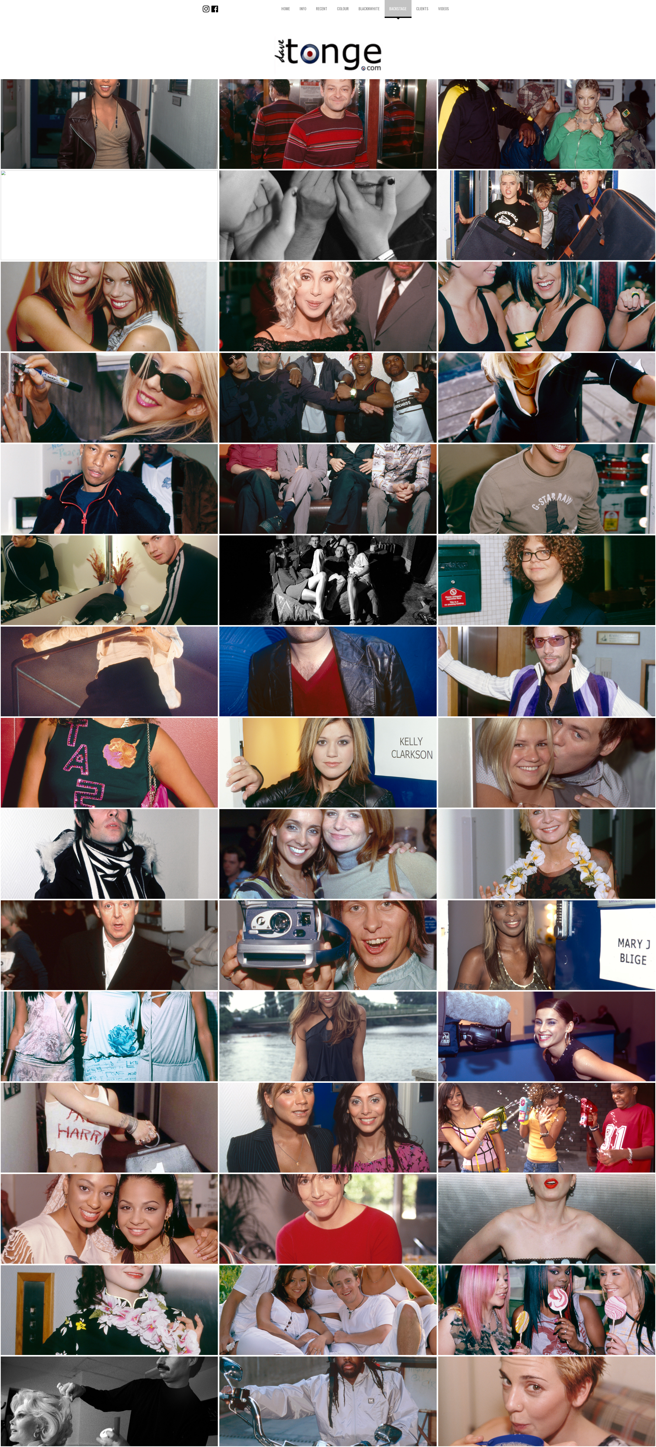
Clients (422, 8)
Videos (443, 8)
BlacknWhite (369, 8)
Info (303, 8)
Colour (343, 8)
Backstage (397, 8)
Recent (321, 8)
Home (285, 8)
